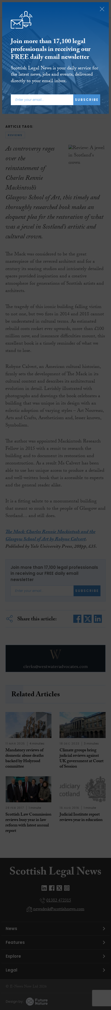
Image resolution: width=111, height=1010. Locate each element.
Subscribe (87, 99)
